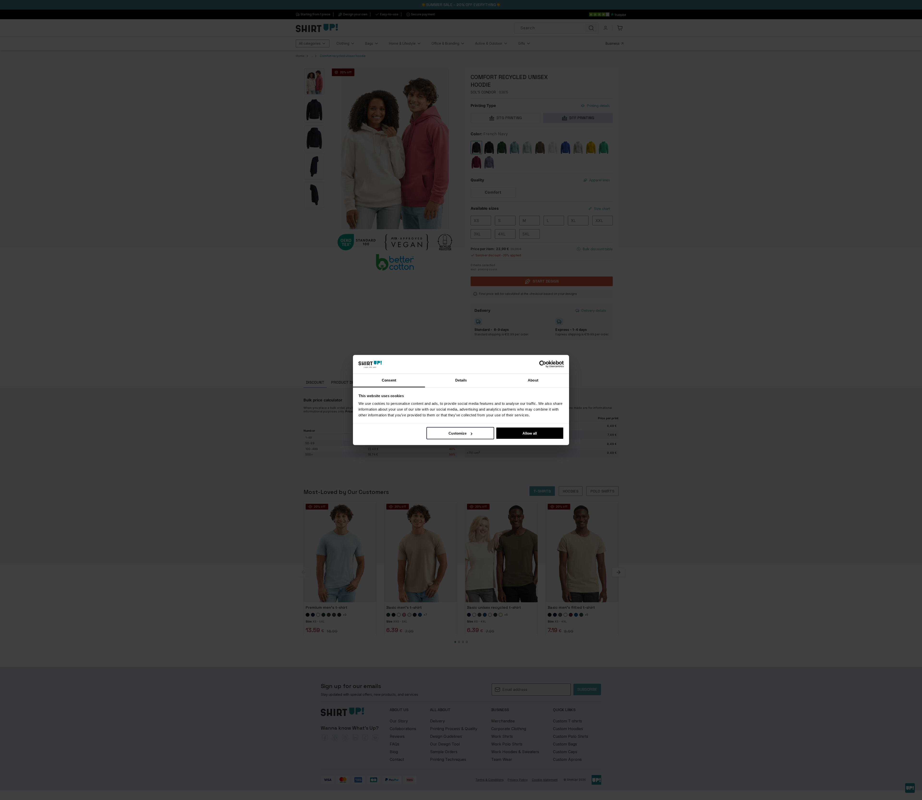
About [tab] (533, 380)
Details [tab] (461, 380)
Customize (458, 433)
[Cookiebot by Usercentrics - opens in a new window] (543, 364)
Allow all (529, 433)
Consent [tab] (389, 380)
